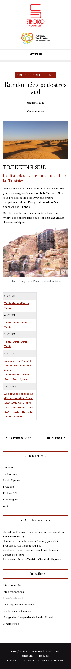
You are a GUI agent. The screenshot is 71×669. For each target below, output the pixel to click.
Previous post (20, 438)
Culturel (8, 467)
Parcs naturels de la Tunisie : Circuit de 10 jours (32, 559)
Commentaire (35, 111)
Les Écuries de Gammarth (18, 611)
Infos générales (12, 585)
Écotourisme (10, 474)
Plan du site (44, 655)
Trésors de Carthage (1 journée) (22, 545)
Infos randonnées (13, 591)
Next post (54, 438)
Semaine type (11, 623)
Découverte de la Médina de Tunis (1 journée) (30, 541)
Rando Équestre (12, 480)
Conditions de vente (41, 651)
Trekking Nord (12, 493)
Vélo (5, 505)
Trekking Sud (43, 75)
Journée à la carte (13, 598)
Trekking (24, 75)
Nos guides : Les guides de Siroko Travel (28, 617)
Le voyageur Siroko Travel (19, 604)
